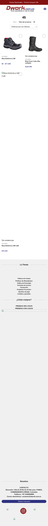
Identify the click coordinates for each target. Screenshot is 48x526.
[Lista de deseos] (37, 8)
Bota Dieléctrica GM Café (10, 246)
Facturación (24, 287)
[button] (3, 9)
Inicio (15, 22)
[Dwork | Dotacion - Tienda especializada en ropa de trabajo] (20, 9)
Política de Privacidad (24, 283)
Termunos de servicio (24, 285)
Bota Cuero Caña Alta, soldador (32, 62)
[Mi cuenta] (41, 8)
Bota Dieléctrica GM (8, 58)
